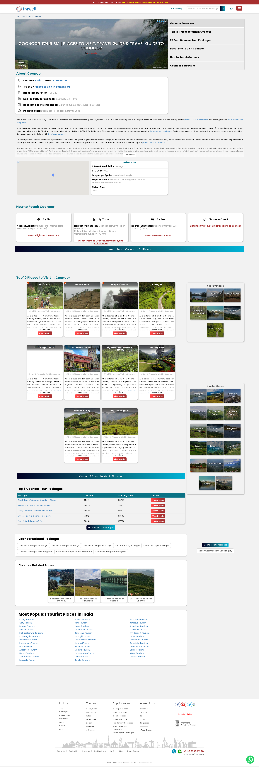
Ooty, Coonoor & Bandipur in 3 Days (35, 510)
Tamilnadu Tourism (139, 639)
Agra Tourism (81, 622)
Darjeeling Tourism (83, 633)
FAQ (112, 751)
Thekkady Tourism (138, 629)
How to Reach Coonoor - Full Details (129, 249)
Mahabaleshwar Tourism (31, 633)
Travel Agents (133, 751)
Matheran (198, 430)
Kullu (232, 463)
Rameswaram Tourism (85, 653)
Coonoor (37, 16)
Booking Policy (100, 751)
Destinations (64, 715)
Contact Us (74, 751)
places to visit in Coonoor (153, 142)
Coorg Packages (120, 709)
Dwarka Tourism (82, 660)
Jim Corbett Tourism (139, 633)
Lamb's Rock (82, 284)
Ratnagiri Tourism (83, 636)
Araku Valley (215, 395)
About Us (61, 751)
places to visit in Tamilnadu (196, 120)
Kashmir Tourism (138, 656)
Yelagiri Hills (232, 430)
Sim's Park (45, 284)
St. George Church (44, 347)
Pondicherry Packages (123, 723)
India (18, 16)
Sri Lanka (144, 709)
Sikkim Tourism (137, 653)
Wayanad (215, 312)
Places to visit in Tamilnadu (52, 86)
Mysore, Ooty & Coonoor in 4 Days (34, 516)
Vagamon (198, 465)
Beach (89, 723)
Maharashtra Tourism (140, 646)
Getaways (63, 718)
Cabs (61, 722)
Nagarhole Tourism (139, 626)
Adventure (91, 730)
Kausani (198, 447)
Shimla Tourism (26, 629)
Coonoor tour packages (161, 131)
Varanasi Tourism (83, 643)
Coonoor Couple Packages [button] (156, 545)
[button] (53, 176)
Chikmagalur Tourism (29, 636)
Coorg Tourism (26, 619)
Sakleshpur (232, 412)
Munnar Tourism (27, 626)
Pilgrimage (91, 719)
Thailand (143, 712)
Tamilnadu (27, 16)
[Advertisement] (206, 94)
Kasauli (198, 411)
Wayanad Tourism (28, 639)
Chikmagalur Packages (123, 732)
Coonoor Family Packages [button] (127, 545)
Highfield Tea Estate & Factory (119, 348)
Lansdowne (215, 447)
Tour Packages (63, 710)
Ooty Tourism (26, 622)
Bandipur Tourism (138, 622)
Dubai (142, 719)
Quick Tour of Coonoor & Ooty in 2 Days (37, 500)
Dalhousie (232, 395)
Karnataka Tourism (139, 643)
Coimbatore (215, 294)
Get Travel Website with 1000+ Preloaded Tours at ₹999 (145, 2)
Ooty (198, 293)
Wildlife (89, 716)
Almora (224, 481)
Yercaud (232, 312)
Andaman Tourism (28, 649)
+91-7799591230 (194, 751)
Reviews (86, 751)
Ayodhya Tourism (83, 646)
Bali (141, 716)
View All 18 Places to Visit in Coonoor (101, 476)
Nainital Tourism (82, 619)
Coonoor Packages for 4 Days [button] (97, 545)
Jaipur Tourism (82, 626)
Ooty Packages (120, 712)
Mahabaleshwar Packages (120, 728)
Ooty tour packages (57, 134)
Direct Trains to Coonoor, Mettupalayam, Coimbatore (100, 242)
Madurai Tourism (83, 649)
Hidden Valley (82, 410)
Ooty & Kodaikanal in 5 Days (31, 521)
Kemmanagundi (215, 412)
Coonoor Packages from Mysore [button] (111, 551)
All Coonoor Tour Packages (101, 527)
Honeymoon (91, 709)
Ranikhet (232, 447)
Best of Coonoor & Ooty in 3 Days (34, 505)
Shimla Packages (121, 719)
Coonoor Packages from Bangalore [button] (35, 551)
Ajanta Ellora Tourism (29, 656)
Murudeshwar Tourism (85, 639)
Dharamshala (215, 465)
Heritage (90, 726)
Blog (61, 729)
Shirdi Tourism (81, 656)
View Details (158, 500)
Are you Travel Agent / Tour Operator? (106, 2)
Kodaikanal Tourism (84, 629)
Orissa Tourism (137, 649)
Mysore (232, 293)
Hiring (120, 751)
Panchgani (198, 395)
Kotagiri (157, 284)
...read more (129, 155)
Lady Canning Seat (119, 410)
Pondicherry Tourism (29, 643)
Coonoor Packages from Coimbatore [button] (74, 551)
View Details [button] (44, 333)
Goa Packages (119, 716)
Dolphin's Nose (119, 284)
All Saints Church (82, 347)
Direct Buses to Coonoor (158, 235)
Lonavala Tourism (27, 660)
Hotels (62, 725)
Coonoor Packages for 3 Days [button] (65, 545)
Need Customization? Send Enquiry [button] (215, 550)
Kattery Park (157, 347)
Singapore (144, 723)
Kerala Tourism (137, 636)
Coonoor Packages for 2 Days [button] (33, 545)
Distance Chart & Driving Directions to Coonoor (215, 225)
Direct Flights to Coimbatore (43, 235)
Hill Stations (91, 712)
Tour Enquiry (176, 8)
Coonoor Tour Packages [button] (215, 544)
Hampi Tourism (26, 653)
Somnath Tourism (138, 619)
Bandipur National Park (198, 313)
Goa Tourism (25, 646)
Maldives (144, 726)
